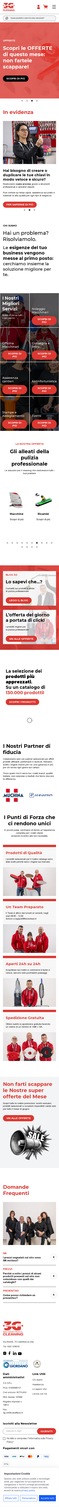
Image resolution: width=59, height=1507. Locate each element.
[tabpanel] (29, 164)
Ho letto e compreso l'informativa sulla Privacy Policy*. (30, 1440)
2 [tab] (27, 101)
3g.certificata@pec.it (13, 1413)
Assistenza (38, 1385)
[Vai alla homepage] (16, 7)
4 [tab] (37, 101)
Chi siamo (37, 1380)
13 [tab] (32, 547)
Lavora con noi (39, 1394)
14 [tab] (37, 547)
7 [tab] (37, 543)
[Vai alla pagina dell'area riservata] (38, 7)
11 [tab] (22, 547)
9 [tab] (46, 543)
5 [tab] (27, 543)
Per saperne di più (19, 204)
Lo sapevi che (39, 1389)
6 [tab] (32, 543)
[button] (7, 18)
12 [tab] (27, 547)
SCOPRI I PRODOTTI (22, 702)
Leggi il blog (18, 600)
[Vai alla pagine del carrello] (45, 7)
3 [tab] (32, 101)
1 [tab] (22, 101)
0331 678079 (13, 1347)
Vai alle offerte (21, 638)
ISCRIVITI (46, 1431)
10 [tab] (51, 543)
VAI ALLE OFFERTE (18, 1118)
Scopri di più (16, 78)
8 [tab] (41, 543)
